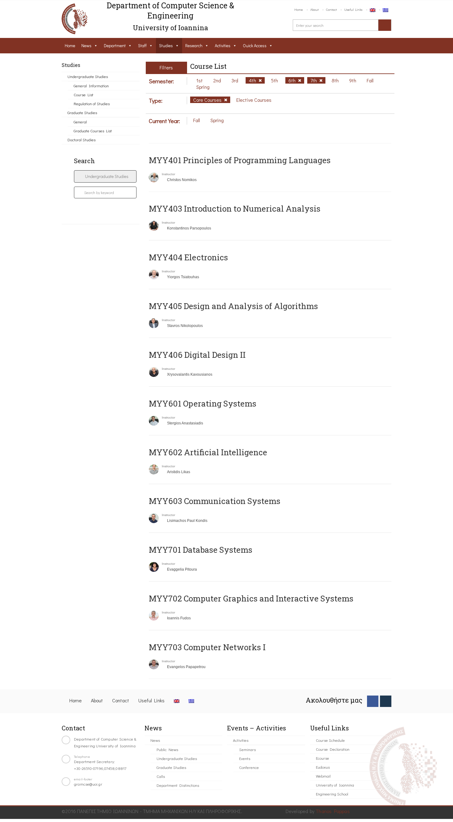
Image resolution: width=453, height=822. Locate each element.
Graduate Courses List (93, 130)
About (314, 9)
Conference (249, 767)
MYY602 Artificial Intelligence (208, 452)
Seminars (247, 749)
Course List (83, 94)
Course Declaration (332, 749)
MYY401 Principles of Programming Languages (240, 160)
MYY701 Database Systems (200, 549)
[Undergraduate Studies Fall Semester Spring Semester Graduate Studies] (105, 176)
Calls (161, 776)
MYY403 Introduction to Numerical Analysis (234, 208)
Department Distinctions (178, 785)
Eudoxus (323, 767)
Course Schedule (330, 740)
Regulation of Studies (92, 103)
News (86, 45)
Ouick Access (255, 45)
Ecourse (322, 758)
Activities (223, 45)
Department (115, 45)
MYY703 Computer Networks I (207, 647)
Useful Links (353, 9)
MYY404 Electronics (188, 257)
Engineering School (332, 793)
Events (244, 758)
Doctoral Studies (81, 139)
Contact (331, 9)
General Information (91, 85)
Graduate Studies (82, 112)
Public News (167, 749)
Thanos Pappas (333, 811)
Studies (166, 45)
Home (298, 9)
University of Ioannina (335, 784)
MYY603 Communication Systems (214, 501)
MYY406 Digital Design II (197, 354)
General (80, 121)
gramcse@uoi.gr (88, 784)
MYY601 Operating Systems (202, 403)
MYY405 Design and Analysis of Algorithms (233, 306)
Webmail (323, 776)
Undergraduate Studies (87, 76)
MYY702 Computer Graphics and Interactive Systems (251, 598)
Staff (142, 45)
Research (193, 45)
